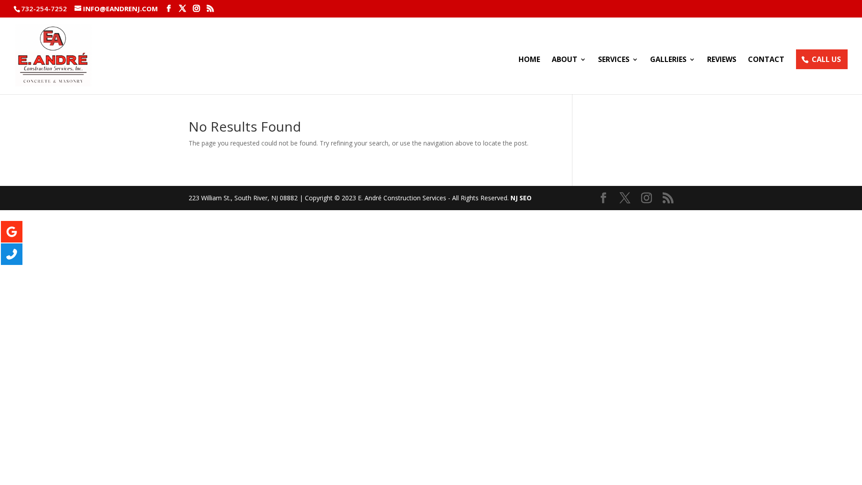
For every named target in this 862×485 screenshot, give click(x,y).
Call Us (826, 59)
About (564, 60)
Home (529, 60)
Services (613, 60)
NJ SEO (521, 198)
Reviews (721, 60)
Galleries (668, 60)
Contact (766, 60)
